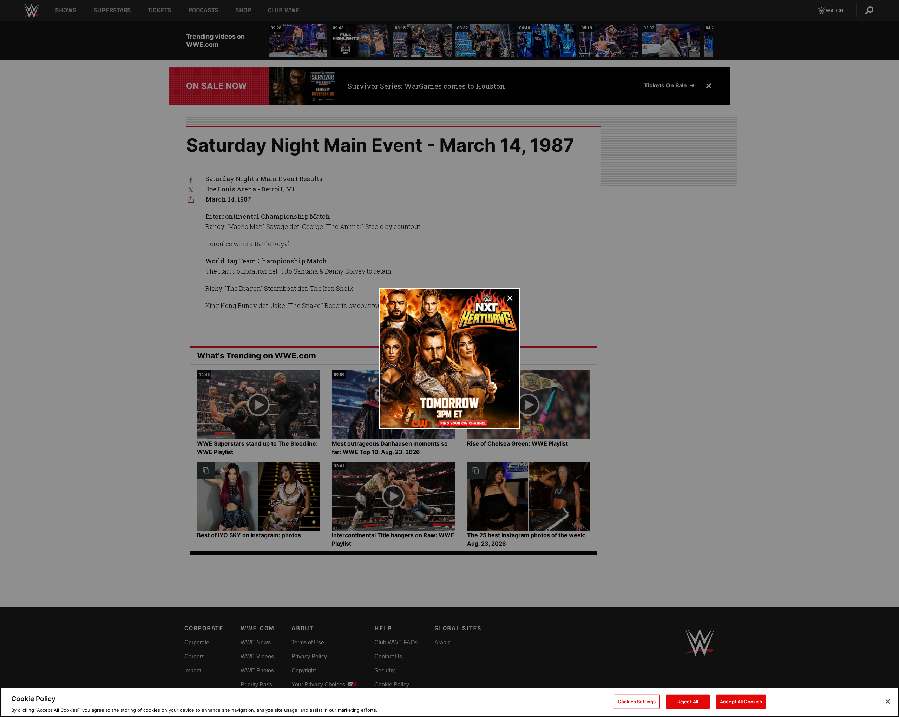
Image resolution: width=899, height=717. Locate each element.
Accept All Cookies (741, 701)
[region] (449, 702)
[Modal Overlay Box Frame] (449, 358)
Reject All (687, 701)
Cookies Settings (637, 701)
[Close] (887, 701)
